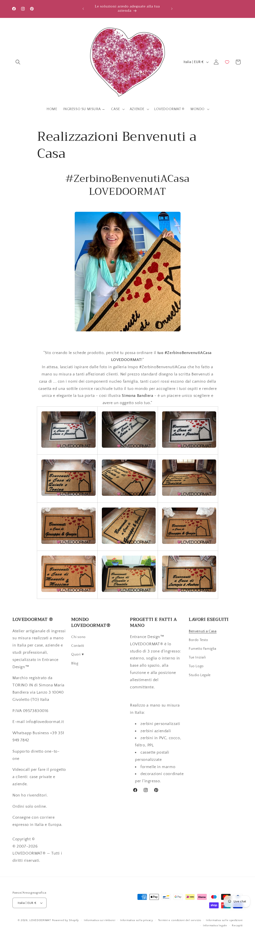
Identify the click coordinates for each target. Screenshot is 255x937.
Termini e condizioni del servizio (179, 920)
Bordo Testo (198, 640)
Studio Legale (200, 675)
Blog (74, 663)
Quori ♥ (77, 654)
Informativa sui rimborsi (99, 920)
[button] (17, 62)
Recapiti (237, 925)
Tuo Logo (196, 666)
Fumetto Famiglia (202, 649)
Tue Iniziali (197, 657)
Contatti (77, 646)
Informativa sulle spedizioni (224, 920)
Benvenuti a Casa (203, 631)
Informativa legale (215, 925)
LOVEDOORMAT (40, 920)
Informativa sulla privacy (136, 920)
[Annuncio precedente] (83, 8)
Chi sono (78, 637)
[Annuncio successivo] (171, 8)
